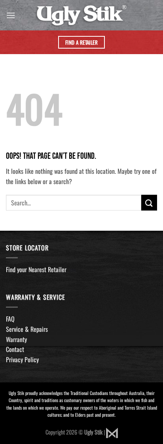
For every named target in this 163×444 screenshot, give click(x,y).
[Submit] (149, 202)
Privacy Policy (22, 359)
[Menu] (10, 15)
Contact (15, 349)
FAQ (10, 319)
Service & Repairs (27, 329)
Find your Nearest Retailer (36, 269)
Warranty (16, 339)
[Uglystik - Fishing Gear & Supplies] (81, 15)
